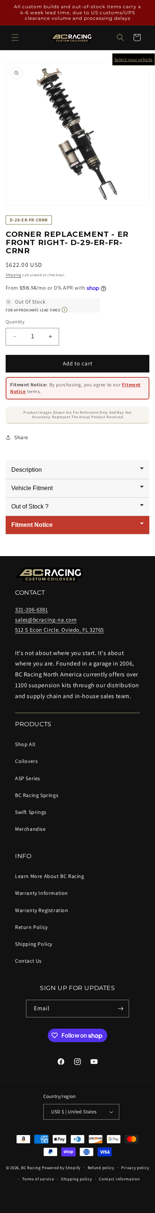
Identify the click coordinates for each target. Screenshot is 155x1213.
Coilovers (26, 761)
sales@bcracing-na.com (46, 619)
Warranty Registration (41, 910)
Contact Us (28, 960)
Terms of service (38, 1179)
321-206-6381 (31, 609)
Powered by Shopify (61, 1167)
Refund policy (101, 1167)
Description (26, 470)
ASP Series (27, 778)
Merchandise (30, 829)
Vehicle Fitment (32, 488)
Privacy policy (135, 1167)
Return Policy (31, 927)
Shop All (25, 744)
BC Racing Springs (36, 795)
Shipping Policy (33, 944)
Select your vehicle (133, 59)
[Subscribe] (120, 1008)
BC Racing (31, 1167)
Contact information (119, 1179)
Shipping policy (76, 1179)
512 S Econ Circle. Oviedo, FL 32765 (59, 629)
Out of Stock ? (30, 506)
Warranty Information (41, 893)
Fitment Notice (32, 525)
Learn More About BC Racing (49, 876)
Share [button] (21, 437)
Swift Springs (31, 812)
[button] (15, 37)
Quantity (15, 322)
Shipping (13, 274)
